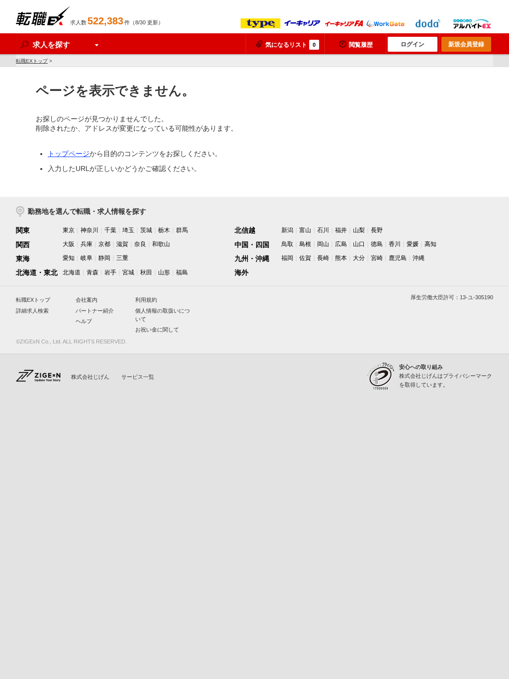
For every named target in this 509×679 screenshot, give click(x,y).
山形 (164, 272)
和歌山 (161, 244)
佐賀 (305, 258)
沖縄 (418, 258)
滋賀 (122, 244)
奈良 (140, 244)
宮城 (128, 272)
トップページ (68, 154)
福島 (182, 272)
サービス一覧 (137, 377)
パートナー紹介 (95, 311)
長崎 (323, 258)
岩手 (110, 272)
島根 (305, 244)
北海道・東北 (37, 272)
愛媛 (413, 244)
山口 (359, 244)
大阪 (69, 244)
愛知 (69, 258)
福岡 (287, 258)
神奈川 (89, 230)
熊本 (341, 258)
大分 (359, 258)
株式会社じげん (90, 377)
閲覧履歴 (361, 44)
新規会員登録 (466, 44)
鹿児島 (398, 258)
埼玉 (128, 230)
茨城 (146, 230)
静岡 (104, 258)
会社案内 (86, 300)
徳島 (377, 244)
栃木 (164, 230)
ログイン (412, 44)
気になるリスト (290, 44)
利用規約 (146, 300)
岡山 (323, 244)
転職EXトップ (32, 61)
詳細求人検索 (32, 311)
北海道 (72, 272)
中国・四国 (252, 245)
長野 (377, 230)
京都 (104, 244)
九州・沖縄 (252, 258)
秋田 (146, 272)
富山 (305, 230)
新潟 (287, 230)
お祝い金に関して (157, 330)
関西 (23, 245)
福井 (341, 230)
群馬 (182, 230)
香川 (395, 244)
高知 (430, 244)
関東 (23, 230)
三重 (122, 258)
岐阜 (86, 258)
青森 (92, 272)
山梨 (359, 230)
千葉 (110, 230)
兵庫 (86, 244)
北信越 (245, 230)
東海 (23, 258)
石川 (323, 230)
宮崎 (377, 258)
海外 (242, 272)
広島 (341, 244)
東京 (69, 230)
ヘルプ (84, 321)
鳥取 (287, 244)
